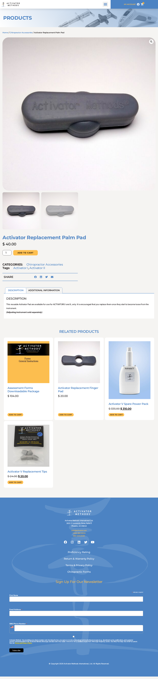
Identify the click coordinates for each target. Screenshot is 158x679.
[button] (105, 4)
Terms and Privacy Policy (23, 643)
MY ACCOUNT (130, 4)
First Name (13, 595)
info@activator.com (79, 530)
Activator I (20, 268)
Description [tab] (16, 290)
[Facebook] (65, 542)
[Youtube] (92, 542)
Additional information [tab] (44, 290)
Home (5, 32)
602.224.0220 (79, 536)
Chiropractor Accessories (21, 32)
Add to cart (25, 253)
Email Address (15, 609)
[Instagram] (72, 542)
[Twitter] (86, 542)
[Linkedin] (79, 542)
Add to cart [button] (15, 415)
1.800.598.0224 (79, 533)
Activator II (37, 268)
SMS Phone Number (18, 624)
